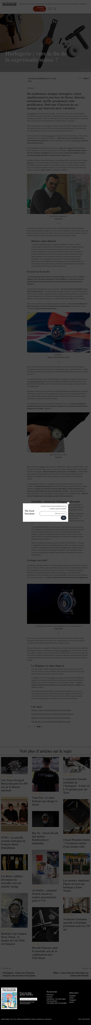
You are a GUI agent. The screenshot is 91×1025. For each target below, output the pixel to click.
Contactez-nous (40, 1019)
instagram (72, 1000)
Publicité (33, 1019)
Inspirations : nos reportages (56, 999)
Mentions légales (5, 1019)
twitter (71, 998)
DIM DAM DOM (86, 1019)
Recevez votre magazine (28, 999)
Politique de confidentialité (23, 1019)
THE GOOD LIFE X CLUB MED (56, 1003)
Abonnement (48, 1019)
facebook (72, 996)
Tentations (50, 995)
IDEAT (79, 1019)
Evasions (49, 997)
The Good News (52, 1001)
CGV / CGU (13, 1019)
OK (64, 518)
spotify (71, 1002)
